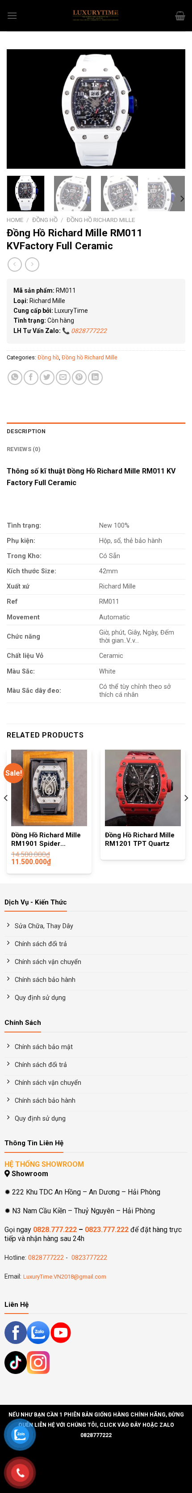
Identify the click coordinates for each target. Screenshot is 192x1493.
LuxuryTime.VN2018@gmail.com (64, 1276)
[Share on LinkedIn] (95, 377)
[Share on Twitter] (47, 377)
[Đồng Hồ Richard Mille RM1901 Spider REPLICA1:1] (49, 788)
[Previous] (21, 109)
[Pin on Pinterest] (79, 377)
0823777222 (88, 1258)
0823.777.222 (107, 1229)
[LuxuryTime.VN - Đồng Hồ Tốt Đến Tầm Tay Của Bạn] (96, 15)
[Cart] (180, 16)
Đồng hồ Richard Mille (101, 219)
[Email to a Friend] (63, 377)
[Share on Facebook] (31, 377)
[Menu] (12, 15)
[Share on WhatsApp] (15, 377)
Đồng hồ (45, 219)
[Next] (171, 109)
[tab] (96, 431)
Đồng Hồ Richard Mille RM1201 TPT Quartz (140, 839)
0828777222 (46, 1258)
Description (26, 431)
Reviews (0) (24, 449)
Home (15, 219)
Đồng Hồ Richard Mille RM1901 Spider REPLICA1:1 (46, 840)
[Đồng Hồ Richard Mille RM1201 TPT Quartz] (143, 788)
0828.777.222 (55, 1229)
